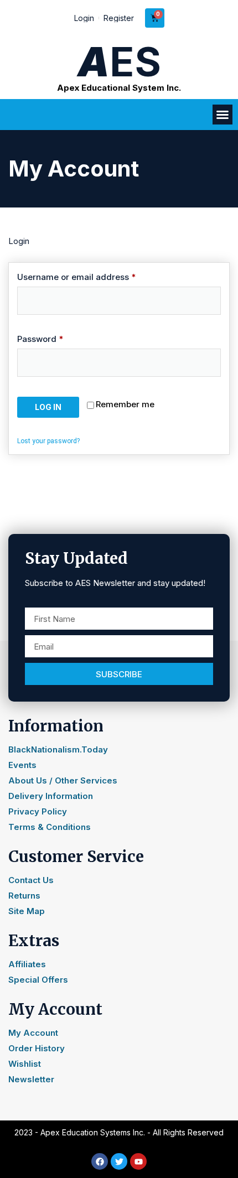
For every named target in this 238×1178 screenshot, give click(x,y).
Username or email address (94, 277)
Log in (48, 407)
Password (58, 339)
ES (119, 61)
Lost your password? (48, 441)
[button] (222, 114)
